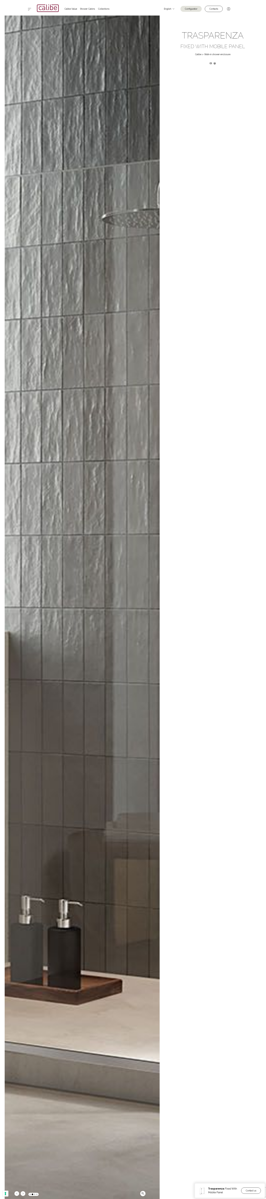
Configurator (191, 9)
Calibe (198, 54)
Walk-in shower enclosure (217, 54)
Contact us (251, 1190)
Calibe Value (70, 9)
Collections (103, 9)
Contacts (213, 9)
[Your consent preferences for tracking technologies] (5, 1194)
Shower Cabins (87, 9)
